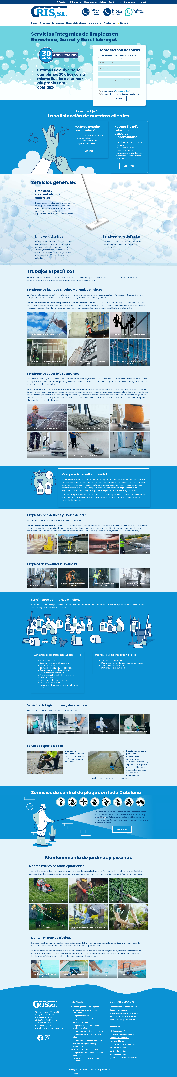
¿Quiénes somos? (117, 1031)
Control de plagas (76, 23)
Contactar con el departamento (123, 1007)
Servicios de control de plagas (123, 1016)
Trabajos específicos (80, 1022)
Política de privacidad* (122, 91)
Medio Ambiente (117, 1041)
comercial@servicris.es (96, 2)
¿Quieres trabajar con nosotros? (124, 1058)
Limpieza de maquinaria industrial (87, 1040)
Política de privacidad (100, 1070)
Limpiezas (58, 23)
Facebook (63, 2)
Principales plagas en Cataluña (123, 1020)
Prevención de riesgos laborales (124, 1044)
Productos (109, 23)
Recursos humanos (118, 1054)
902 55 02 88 (45, 1023)
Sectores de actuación (119, 1010)
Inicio (34, 23)
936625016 (116, 2)
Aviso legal (72, 1070)
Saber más (129, 166)
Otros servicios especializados (84, 1049)
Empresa (45, 23)
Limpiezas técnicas (81, 1016)
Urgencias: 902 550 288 (135, 2)
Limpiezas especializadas (84, 1019)
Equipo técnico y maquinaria (122, 1034)
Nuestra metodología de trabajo (124, 1013)
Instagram (76, 2)
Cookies (83, 1070)
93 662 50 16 (45, 1025)
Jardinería (95, 23)
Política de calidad (118, 1048)
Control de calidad (118, 1051)
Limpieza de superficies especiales (88, 1031)
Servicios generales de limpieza (85, 1007)
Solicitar (89, 151)
